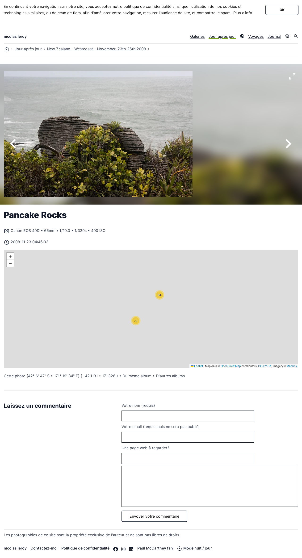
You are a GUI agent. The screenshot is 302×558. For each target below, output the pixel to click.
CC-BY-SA (264, 366)
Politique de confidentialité (85, 548)
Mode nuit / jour (197, 548)
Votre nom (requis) (138, 405)
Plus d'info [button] (242, 12)
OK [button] (282, 10)
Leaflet (198, 366)
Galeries (197, 36)
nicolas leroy (15, 36)
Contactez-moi (44, 548)
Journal (274, 36)
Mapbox (292, 366)
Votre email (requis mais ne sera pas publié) (161, 426)
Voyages (256, 36)
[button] (135, 320)
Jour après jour (222, 36)
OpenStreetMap (231, 366)
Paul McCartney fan (155, 548)
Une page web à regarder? (145, 447)
